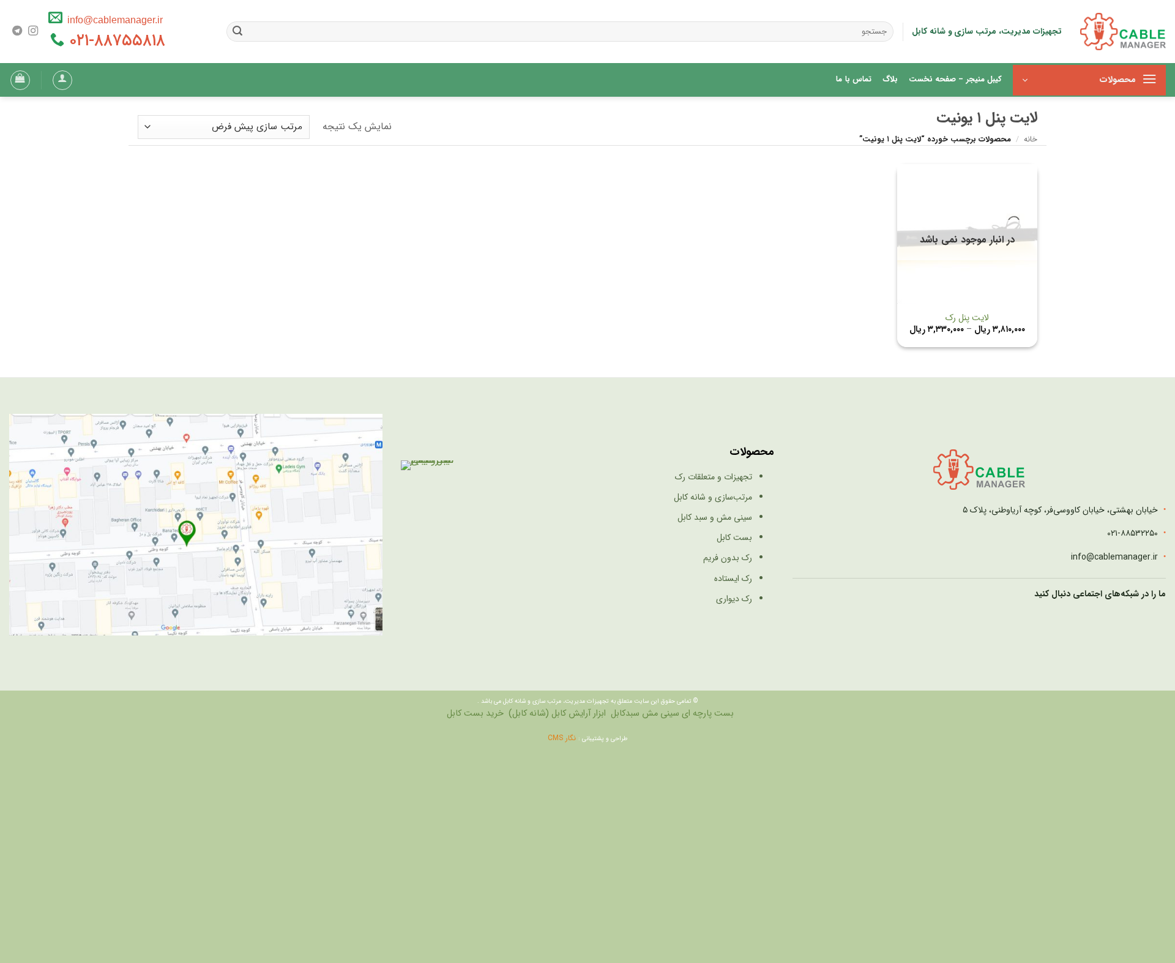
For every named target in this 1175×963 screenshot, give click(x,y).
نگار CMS (563, 738)
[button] (1089, 80)
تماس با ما (853, 79)
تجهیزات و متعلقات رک (713, 477)
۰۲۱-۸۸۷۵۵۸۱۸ (114, 41)
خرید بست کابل (475, 713)
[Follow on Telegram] (17, 31)
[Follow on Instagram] (33, 31)
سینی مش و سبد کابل (714, 517)
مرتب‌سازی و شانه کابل (713, 497)
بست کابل (734, 537)
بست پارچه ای (708, 713)
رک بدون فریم (727, 557)
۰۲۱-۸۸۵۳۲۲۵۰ (1132, 533)
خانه (1030, 139)
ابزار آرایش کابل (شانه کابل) (557, 713)
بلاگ (890, 79)
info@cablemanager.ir (112, 19)
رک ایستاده (733, 578)
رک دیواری (734, 598)
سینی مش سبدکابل (645, 713)
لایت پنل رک (967, 318)
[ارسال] (238, 31)
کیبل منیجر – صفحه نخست (955, 79)
